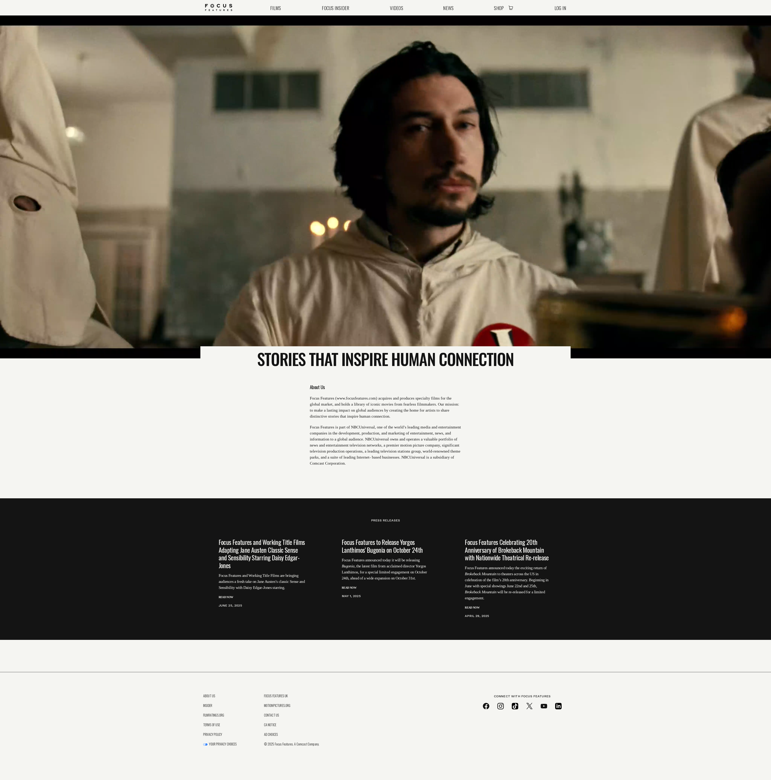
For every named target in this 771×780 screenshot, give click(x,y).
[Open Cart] (510, 7)
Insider (207, 705)
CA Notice (270, 724)
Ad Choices (271, 734)
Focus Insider (335, 7)
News (448, 7)
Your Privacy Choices (223, 744)
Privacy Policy (212, 734)
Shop (499, 7)
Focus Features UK (276, 695)
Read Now (226, 597)
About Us (209, 695)
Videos (396, 7)
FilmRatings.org (213, 715)
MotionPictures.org (277, 705)
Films (275, 7)
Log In (560, 7)
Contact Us (271, 715)
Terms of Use (211, 724)
